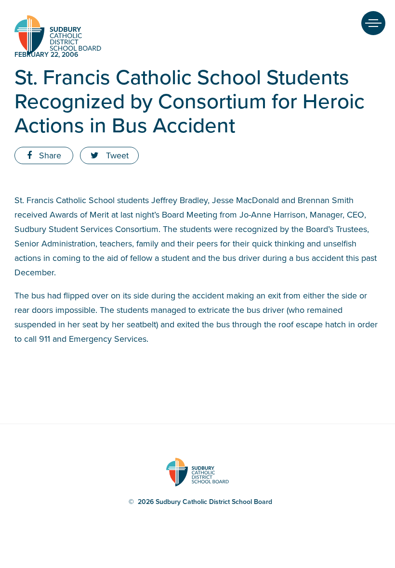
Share (49, 155)
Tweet (116, 155)
